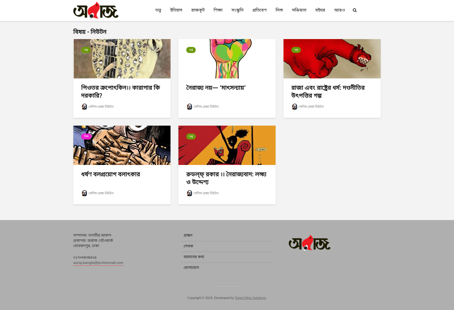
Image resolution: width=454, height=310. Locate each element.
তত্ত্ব (158, 10)
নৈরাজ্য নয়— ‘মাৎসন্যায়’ (216, 88)
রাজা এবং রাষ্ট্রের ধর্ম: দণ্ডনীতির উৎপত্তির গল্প (328, 92)
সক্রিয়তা (299, 10)
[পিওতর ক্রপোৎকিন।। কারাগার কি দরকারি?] (122, 59)
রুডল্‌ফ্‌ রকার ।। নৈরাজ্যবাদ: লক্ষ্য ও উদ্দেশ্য (226, 178)
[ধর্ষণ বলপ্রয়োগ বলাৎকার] (122, 145)
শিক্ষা (218, 10)
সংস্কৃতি (237, 10)
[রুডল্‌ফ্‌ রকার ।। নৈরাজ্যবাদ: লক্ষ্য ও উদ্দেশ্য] (227, 145)
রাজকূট (198, 10)
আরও (339, 10)
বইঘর (320, 10)
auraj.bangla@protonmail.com (98, 262)
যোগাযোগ (191, 267)
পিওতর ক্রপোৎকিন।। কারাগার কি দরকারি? (120, 92)
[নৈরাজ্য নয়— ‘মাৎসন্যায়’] (227, 59)
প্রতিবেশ (259, 10)
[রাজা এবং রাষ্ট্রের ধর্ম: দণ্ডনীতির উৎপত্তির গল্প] (332, 59)
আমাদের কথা (194, 257)
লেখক (188, 246)
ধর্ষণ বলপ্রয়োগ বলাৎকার (110, 175)
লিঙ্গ (279, 10)
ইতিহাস (176, 10)
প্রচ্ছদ (188, 235)
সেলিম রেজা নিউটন (101, 107)
